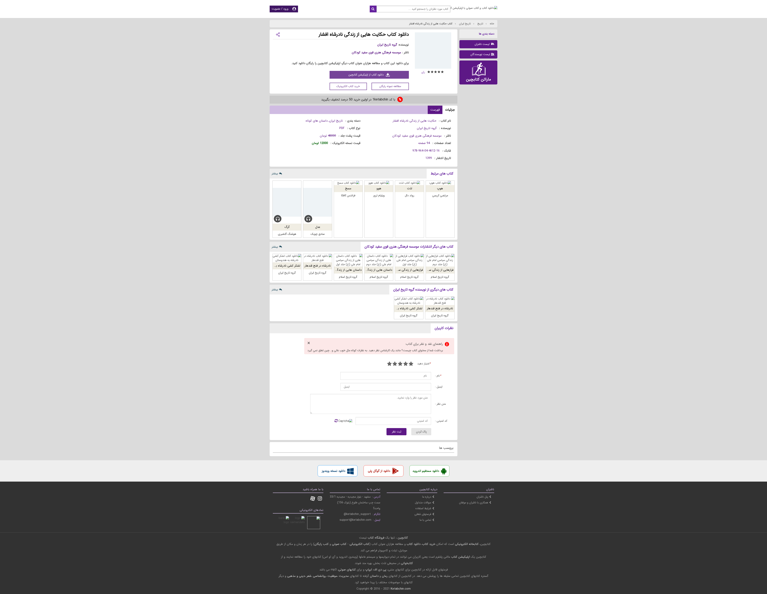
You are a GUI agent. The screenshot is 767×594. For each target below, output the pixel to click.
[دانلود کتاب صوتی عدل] (317, 202)
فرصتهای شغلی (422, 514)
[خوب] (400, 364)
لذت (409, 188)
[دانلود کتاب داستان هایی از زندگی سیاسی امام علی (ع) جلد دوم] (379, 260)
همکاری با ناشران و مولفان (473, 502)
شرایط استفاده (423, 508)
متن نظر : (440, 404)
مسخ (348, 188)
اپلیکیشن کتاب (460, 556)
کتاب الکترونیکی (359, 544)
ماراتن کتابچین (478, 79)
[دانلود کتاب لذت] (409, 183)
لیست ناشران (482, 44)
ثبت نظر (396, 431)
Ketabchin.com (401, 588)
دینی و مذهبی (296, 576)
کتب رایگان (321, 544)
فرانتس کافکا (348, 195)
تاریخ (480, 24)
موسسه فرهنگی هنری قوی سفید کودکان (376, 52)
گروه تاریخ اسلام (440, 277)
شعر (309, 576)
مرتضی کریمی (440, 195)
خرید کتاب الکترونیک (348, 86)
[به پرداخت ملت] (282, 522)
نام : (438, 376)
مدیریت (344, 576)
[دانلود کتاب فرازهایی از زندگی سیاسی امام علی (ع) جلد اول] (409, 260)
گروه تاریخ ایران (387, 44)
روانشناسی (319, 576)
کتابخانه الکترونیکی (466, 544)
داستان (374, 576)
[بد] (411, 364)
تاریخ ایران (464, 24)
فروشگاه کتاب (376, 537)
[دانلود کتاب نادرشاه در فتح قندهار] (317, 258)
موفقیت (332, 576)
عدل (317, 227)
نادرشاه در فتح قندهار (318, 265)
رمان (384, 576)
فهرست (435, 109)
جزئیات (450, 109)
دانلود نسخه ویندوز (333, 471)
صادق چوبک (318, 234)
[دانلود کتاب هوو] (379, 183)
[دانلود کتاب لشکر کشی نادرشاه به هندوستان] (287, 258)
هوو (379, 188)
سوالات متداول (423, 502)
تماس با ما (425, 520)
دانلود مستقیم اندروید (425, 471)
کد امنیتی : (441, 421)
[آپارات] (312, 499)
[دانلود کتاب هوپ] (440, 183)
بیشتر (275, 173)
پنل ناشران (482, 497)
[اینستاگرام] (320, 499)
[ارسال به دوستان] (278, 34)
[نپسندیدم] (405, 364)
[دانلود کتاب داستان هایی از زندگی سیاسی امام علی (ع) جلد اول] (348, 260)
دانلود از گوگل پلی (379, 471)
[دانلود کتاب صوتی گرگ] (287, 202)
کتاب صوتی (339, 544)
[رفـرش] (336, 421)
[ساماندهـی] (298, 522)
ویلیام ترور (379, 195)
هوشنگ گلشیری (287, 234)
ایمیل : (438, 387)
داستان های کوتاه (317, 120)
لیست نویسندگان (480, 54)
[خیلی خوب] (394, 364)
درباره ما (426, 497)
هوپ (440, 188)
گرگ (287, 227)
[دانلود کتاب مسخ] (348, 183)
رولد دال (409, 195)
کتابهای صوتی (347, 569)
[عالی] (389, 364)
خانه (491, 24)
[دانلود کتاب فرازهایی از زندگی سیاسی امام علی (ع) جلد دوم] (440, 260)
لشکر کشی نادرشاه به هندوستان (280, 265)
